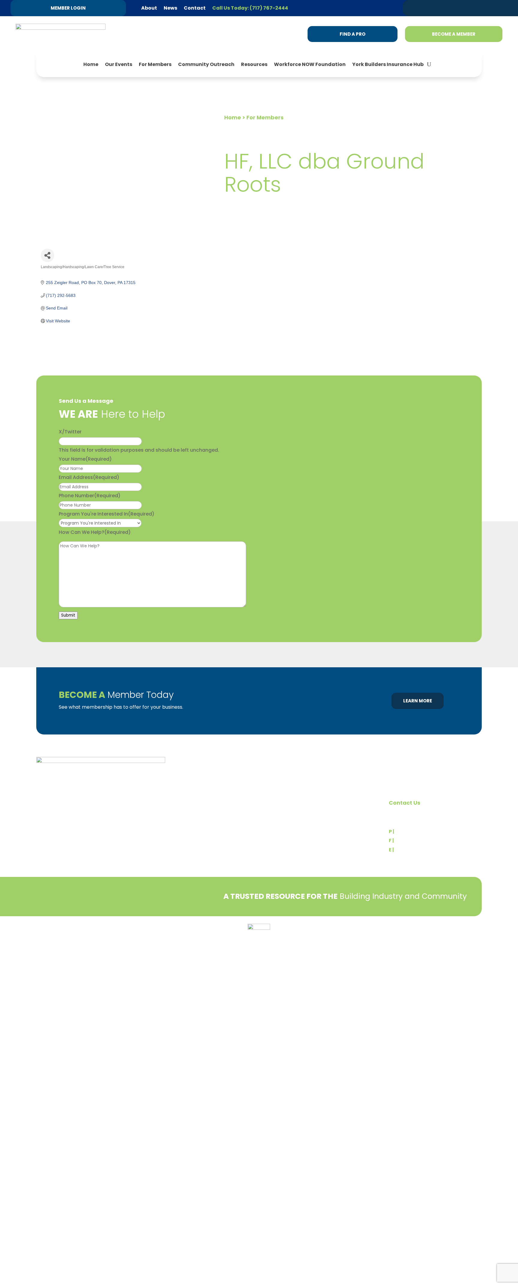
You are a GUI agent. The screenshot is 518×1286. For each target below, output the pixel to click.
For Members (155, 64)
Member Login (68, 8)
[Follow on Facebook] (475, 7)
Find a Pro (352, 34)
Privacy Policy (51, 935)
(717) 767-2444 (414, 831)
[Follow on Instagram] (487, 7)
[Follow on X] (452, 7)
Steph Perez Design (439, 938)
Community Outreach (206, 64)
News (170, 7)
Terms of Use (140, 935)
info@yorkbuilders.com (422, 849)
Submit (68, 615)
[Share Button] (47, 255)
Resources (254, 64)
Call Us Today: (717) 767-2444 (250, 7)
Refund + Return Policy (96, 935)
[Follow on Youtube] (498, 7)
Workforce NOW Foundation (310, 64)
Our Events (118, 64)
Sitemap (473, 938)
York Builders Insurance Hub (388, 64)
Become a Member (453, 34)
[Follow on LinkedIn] (464, 7)
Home (90, 64)
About (149, 7)
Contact (195, 7)
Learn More (417, 701)
